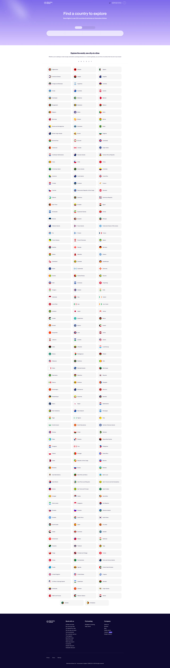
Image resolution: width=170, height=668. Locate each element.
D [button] (86, 61)
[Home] (48, 3)
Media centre (107, 630)
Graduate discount (70, 647)
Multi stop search (70, 642)
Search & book (69, 640)
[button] (124, 2)
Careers (106, 632)
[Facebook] (47, 648)
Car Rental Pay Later (71, 628)
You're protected (70, 632)
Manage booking (117, 2)
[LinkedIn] (58, 648)
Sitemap (59, 657)
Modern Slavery (108, 634)
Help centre (88, 626)
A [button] (78, 61)
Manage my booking (90, 624)
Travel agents (69, 636)
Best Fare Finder (70, 638)
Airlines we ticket (70, 624)
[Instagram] (55, 648)
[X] (50, 648)
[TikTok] (53, 648)
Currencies (68, 643)
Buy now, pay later (70, 626)
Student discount (70, 645)
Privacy (48, 657)
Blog (105, 628)
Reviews (106, 626)
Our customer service (71, 634)
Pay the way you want (71, 630)
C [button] (83, 61)
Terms (53, 657)
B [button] (81, 61)
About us (106, 624)
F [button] (91, 61)
